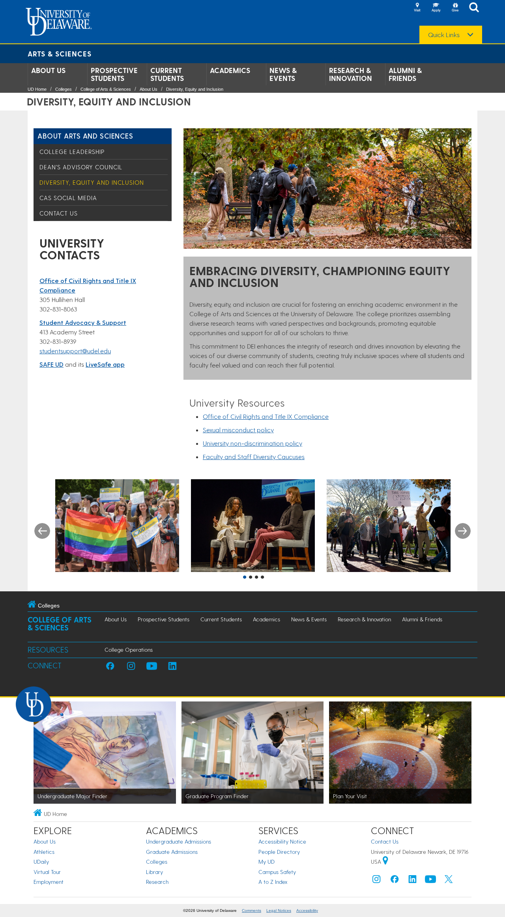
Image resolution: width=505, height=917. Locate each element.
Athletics (44, 851)
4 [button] (262, 577)
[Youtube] (430, 881)
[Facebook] (394, 881)
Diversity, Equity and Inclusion (194, 89)
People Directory (279, 851)
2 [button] (250, 577)
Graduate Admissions (172, 851)
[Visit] (417, 8)
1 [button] (245, 577)
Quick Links (444, 34)
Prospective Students (114, 74)
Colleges (63, 89)
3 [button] (256, 577)
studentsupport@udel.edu (75, 350)
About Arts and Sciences (85, 135)
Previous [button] (42, 531)
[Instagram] (376, 881)
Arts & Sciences (60, 53)
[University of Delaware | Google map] (385, 861)
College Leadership (72, 151)
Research (157, 881)
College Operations (129, 649)
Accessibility (307, 910)
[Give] (455, 8)
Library (154, 871)
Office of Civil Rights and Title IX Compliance (266, 416)
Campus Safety (277, 871)
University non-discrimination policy (252, 443)
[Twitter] (448, 881)
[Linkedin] (412, 881)
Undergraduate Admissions (178, 841)
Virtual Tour (47, 871)
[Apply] (436, 8)
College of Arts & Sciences (105, 89)
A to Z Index (273, 881)
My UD (266, 861)
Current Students (167, 74)
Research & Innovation (350, 74)
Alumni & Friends (405, 74)
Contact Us (58, 213)
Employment (49, 881)
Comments (251, 910)
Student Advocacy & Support (82, 322)
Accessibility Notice (282, 841)
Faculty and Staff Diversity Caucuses (254, 456)
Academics (230, 70)
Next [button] (462, 531)
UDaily (41, 861)
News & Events (283, 74)
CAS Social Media (68, 197)
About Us (48, 70)
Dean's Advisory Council (80, 167)
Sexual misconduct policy (238, 429)
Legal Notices (278, 910)
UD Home (37, 89)
